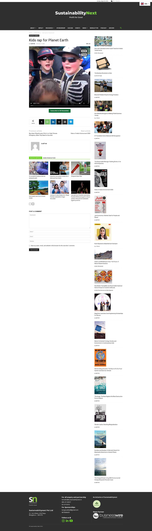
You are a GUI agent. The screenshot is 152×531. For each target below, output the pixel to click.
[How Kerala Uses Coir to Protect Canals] (38, 187)
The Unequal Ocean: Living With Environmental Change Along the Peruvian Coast (107, 479)
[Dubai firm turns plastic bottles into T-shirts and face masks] (59, 168)
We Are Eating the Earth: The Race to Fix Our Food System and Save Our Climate (108, 369)
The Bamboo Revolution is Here (103, 73)
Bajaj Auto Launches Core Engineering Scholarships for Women (108, 314)
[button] (121, 28)
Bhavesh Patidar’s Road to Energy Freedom (106, 94)
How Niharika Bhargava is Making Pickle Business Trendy (108, 114)
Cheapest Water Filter (76, 176)
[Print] (64, 121)
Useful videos (37, 33)
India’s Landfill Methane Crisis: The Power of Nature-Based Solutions (106, 262)
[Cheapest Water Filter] (80, 168)
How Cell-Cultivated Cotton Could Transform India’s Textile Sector (108, 49)
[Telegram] (70, 121)
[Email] (59, 121)
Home (30, 33)
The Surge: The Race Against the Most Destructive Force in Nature (108, 397)
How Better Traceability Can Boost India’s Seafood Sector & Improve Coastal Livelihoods (108, 286)
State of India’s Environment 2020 (80, 133)
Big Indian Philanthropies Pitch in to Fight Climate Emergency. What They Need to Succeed (43, 134)
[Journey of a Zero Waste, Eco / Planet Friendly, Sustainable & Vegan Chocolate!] (59, 187)
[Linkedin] (53, 121)
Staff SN (33, 43)
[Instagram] (63, 520)
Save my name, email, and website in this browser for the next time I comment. (53, 245)
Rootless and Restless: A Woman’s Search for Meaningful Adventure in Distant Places (107, 451)
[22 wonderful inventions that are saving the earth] (38, 168)
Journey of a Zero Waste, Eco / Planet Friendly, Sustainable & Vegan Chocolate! (59, 196)
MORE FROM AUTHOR (49, 158)
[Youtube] (71, 520)
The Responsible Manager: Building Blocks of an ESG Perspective (107, 162)
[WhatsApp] (47, 121)
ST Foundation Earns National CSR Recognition (107, 136)
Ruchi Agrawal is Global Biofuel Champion (106, 243)
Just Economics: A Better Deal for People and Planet (107, 216)
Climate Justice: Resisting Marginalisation (106, 424)
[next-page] (33, 204)
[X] (41, 121)
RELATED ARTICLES (35, 158)
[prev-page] (30, 204)
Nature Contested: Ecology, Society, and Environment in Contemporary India (105, 342)
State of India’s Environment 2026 (103, 189)
